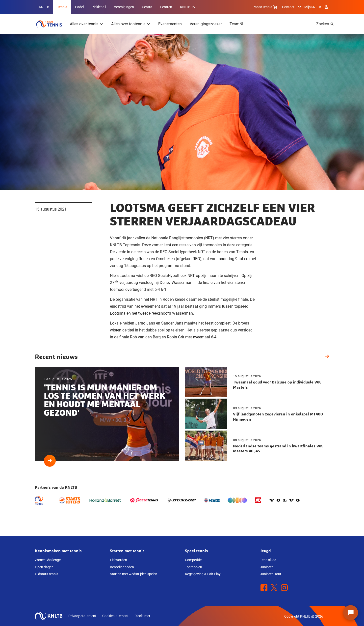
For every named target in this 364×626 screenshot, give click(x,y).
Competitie (193, 560)
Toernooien (193, 567)
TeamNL (237, 24)
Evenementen (170, 24)
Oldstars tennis (46, 574)
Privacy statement (82, 616)
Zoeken (322, 24)
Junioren (267, 567)
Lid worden (118, 560)
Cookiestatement (115, 616)
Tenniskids (268, 560)
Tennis (62, 7)
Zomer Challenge (48, 560)
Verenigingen (124, 7)
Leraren (166, 7)
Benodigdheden (122, 567)
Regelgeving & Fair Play (203, 574)
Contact (288, 7)
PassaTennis (262, 7)
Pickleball (99, 7)
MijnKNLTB (312, 7)
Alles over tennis (84, 24)
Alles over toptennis (128, 24)
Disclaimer (142, 616)
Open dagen (44, 567)
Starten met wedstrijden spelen (133, 574)
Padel (79, 7)
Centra (147, 7)
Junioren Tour (270, 574)
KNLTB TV (187, 7)
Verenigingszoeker (206, 24)
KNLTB (44, 7)
